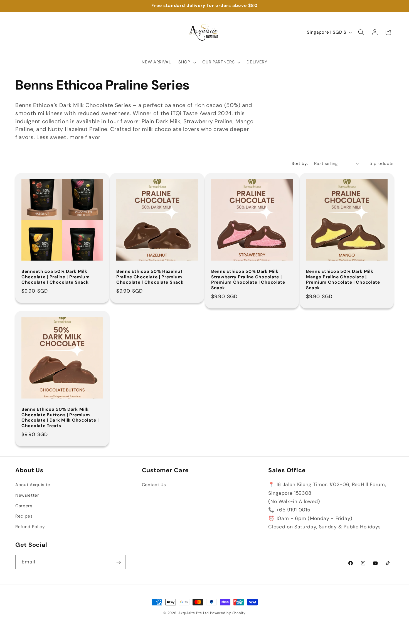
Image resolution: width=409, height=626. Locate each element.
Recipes (24, 516)
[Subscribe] (118, 562)
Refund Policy (30, 526)
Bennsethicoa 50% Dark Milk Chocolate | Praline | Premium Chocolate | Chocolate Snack (55, 277)
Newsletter (27, 495)
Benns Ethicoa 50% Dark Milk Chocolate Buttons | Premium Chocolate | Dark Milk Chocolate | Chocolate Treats (60, 418)
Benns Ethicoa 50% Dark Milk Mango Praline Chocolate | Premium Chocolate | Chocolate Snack (343, 280)
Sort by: (300, 163)
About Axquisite (32, 485)
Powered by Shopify (228, 613)
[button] (187, 62)
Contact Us (154, 485)
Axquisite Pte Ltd (193, 613)
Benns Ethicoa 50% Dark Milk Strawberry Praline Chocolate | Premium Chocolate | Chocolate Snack (248, 280)
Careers (24, 506)
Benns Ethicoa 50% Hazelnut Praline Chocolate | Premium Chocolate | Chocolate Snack (149, 277)
